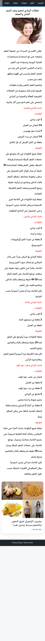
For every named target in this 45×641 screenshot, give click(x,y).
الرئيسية (40, 3)
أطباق (32, 3)
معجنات (24, 3)
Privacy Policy (17, 542)
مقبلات (15, 3)
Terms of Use (28, 542)
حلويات (6, 3)
